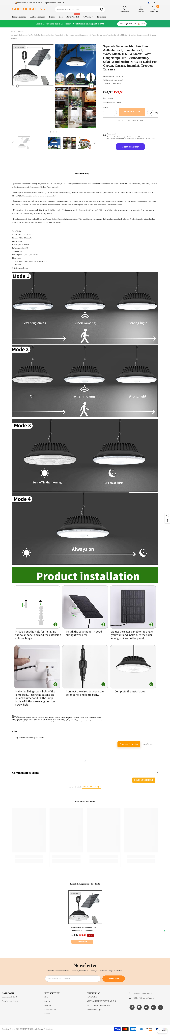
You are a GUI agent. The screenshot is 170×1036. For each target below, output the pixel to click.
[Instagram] (139, 1007)
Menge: (105, 107)
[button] (16, 86)
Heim (13, 32)
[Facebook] (132, 1007)
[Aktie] (155, 113)
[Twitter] (160, 1007)
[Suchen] (80, 9)
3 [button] (56, 132)
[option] (33, 86)
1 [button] (51, 132)
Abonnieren (114, 978)
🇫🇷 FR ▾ (151, 3)
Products (21, 32)
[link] (150, 113)
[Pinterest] (146, 1007)
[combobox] (77, 9)
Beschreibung (82, 173)
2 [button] (54, 132)
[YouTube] (153, 1007)
